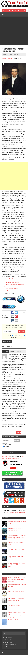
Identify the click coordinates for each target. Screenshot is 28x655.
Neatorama (8, 641)
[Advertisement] (14, 31)
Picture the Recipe (9, 642)
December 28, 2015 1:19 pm (15, 351)
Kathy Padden (17, 54)
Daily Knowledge (17, 336)
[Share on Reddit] (12, 316)
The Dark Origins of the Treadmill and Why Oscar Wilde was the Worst (16, 564)
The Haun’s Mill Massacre (12, 282)
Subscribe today (6, 456)
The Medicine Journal (10, 644)
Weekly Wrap (14, 337)
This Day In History (7, 58)
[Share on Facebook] (12, 312)
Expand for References (8, 293)
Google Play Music (15, 278)
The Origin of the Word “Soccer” (16, 591)
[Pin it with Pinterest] (16, 316)
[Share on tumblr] (12, 320)
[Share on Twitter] (16, 312)
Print (8, 512)
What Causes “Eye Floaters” (15, 620)
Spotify (8, 278)
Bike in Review (8, 637)
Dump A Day (8, 639)
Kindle (12, 512)
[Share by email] (16, 320)
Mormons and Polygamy (12, 288)
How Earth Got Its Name (14, 605)
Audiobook (22, 512)
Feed (21, 278)
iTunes (4, 278)
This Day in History (7, 341)
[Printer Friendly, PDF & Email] (24, 313)
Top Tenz (7, 646)
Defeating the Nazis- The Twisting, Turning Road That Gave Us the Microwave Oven (17, 537)
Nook (16, 512)
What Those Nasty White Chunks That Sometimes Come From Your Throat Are (16, 579)
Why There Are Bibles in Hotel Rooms (15, 290)
